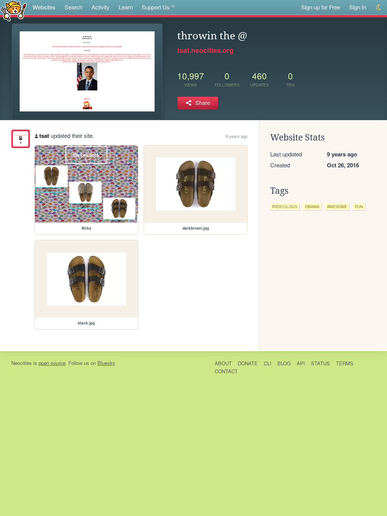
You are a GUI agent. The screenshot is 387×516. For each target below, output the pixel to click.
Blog (284, 363)
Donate (248, 363)
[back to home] (14, 10)
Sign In (357, 7)
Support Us (156, 7)
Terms (344, 363)
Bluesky (106, 362)
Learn (126, 7)
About (223, 363)
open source (52, 362)
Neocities (21, 362)
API (301, 363)
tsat (44, 135)
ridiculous (284, 206)
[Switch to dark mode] (379, 7)
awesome (337, 206)
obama (312, 206)
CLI (267, 363)
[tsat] (20, 139)
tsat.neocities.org (205, 50)
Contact (226, 371)
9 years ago (237, 136)
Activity (100, 7)
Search (73, 7)
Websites (44, 7)
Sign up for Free (320, 7)
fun (359, 206)
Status (320, 363)
